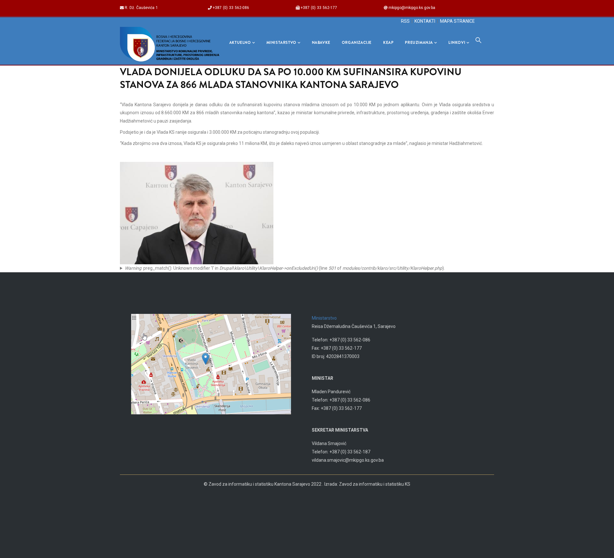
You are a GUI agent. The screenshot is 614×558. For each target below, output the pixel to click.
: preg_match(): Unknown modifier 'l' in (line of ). (285, 268)
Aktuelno (240, 42)
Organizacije (357, 42)
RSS (405, 21)
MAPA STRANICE (457, 21)
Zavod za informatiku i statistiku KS (374, 484)
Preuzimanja (419, 42)
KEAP (388, 42)
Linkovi (456, 42)
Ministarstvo (281, 42)
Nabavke (321, 42)
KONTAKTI (424, 21)
